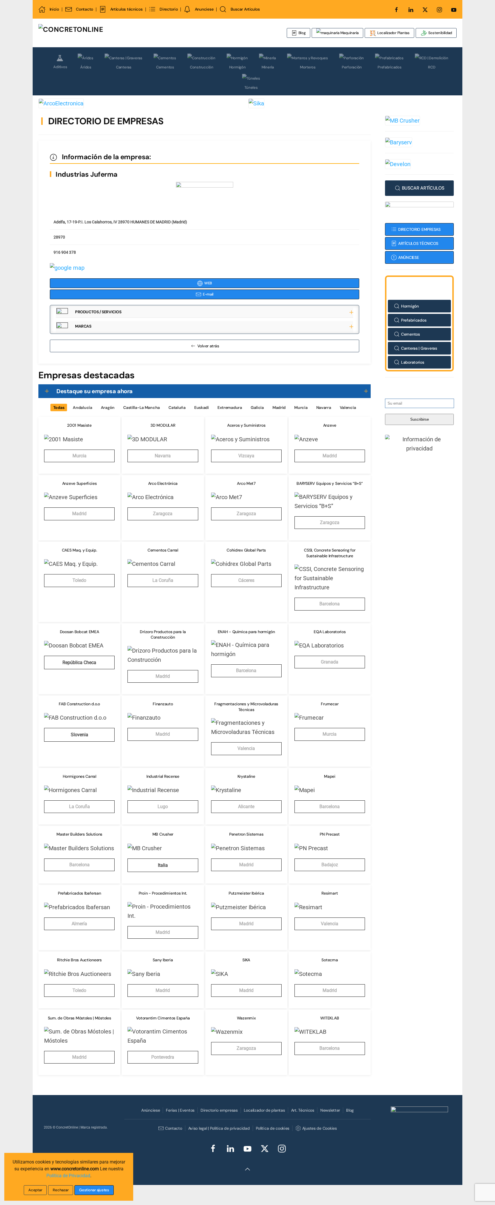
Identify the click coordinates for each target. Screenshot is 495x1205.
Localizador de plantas (264, 1110)
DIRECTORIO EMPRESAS (419, 229)
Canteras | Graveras (419, 348)
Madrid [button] (279, 407)
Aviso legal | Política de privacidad (219, 1128)
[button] (204, 312)
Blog (302, 32)
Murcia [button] (300, 407)
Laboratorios (412, 362)
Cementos (165, 67)
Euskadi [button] (201, 407)
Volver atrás (208, 345)
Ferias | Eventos (180, 1110)
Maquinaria (349, 32)
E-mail (208, 294)
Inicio (54, 9)
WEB (208, 283)
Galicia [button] (257, 407)
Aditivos (60, 66)
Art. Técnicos (302, 1110)
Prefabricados (390, 67)
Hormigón (237, 67)
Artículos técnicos (126, 9)
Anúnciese (150, 1110)
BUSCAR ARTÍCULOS (423, 188)
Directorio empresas (219, 1110)
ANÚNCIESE (408, 257)
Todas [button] (58, 407)
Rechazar (60, 1190)
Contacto (84, 9)
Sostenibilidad (439, 32)
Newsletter (330, 1110)
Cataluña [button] (177, 407)
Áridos (85, 67)
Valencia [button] (348, 407)
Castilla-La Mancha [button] (141, 407)
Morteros (308, 67)
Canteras (123, 67)
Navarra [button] (323, 407)
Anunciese (204, 9)
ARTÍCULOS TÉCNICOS (418, 243)
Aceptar (35, 1190)
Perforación (352, 67)
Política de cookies (273, 1128)
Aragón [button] (108, 407)
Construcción (201, 67)
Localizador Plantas (393, 32)
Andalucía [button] (82, 407)
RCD (431, 67)
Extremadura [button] (229, 407)
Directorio (169, 9)
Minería (268, 67)
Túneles (251, 87)
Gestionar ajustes (94, 1190)
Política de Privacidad (68, 1175)
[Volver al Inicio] (105, 32)
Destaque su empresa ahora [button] (94, 391)
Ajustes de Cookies (319, 1128)
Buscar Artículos (245, 9)
